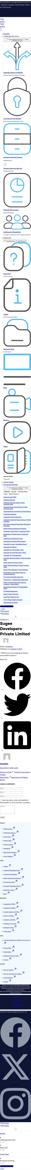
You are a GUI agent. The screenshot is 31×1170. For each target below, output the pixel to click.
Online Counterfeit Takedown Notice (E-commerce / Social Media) (15, 583)
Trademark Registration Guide (11, 870)
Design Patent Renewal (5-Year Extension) (16, 570)
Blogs (5, 388)
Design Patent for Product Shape (13, 562)
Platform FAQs (7, 841)
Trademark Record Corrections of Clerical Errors (17, 511)
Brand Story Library (9, 890)
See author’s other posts (9, 768)
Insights (6, 314)
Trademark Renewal (9, 500)
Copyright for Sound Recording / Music (15, 552)
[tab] (7, 491)
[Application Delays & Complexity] (17, 69)
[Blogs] (17, 384)
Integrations (7, 848)
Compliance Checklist (9, 920)
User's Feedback (8, 856)
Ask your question (8, 970)
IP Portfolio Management (11, 591)
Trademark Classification (10, 874)
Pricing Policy (7, 837)
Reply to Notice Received (11, 594)
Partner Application (17, 1000)
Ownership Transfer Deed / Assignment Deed (17, 531)
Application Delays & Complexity (13, 72)
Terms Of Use (17, 1006)
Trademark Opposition (10, 514)
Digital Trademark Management (12, 878)
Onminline (9, 647)
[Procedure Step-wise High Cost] (5, 165)
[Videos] (17, 443)
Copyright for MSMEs (9, 908)
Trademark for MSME (9, 904)
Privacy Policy (7, 948)
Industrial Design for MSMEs (11, 912)
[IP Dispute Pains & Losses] (17, 207)
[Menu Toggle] (1, 29)
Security (6, 960)
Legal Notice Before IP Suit (11, 597)
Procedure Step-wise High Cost (13, 168)
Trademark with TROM (10, 497)
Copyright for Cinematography (12, 555)
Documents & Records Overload (13, 157)
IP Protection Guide (9, 882)
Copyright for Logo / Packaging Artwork (15, 544)
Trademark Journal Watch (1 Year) (13, 538)
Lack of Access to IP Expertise (12, 118)
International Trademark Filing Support (14, 541)
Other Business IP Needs (11, 602)
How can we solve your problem (12, 974)
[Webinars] (17, 417)
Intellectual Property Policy (11, 956)
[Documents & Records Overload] (17, 154)
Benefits (2, 1134)
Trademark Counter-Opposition (12, 517)
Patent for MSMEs (8, 916)
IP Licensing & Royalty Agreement (13, 577)
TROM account (7, 829)
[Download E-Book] (17, 346)
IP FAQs (5, 866)
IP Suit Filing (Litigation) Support (13, 600)
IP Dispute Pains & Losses (11, 210)
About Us (17, 998)
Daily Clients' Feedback (10, 852)
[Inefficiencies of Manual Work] (17, 229)
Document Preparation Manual (12, 886)
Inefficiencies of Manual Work (12, 232)
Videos (5, 446)
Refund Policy (7, 952)
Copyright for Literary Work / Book (14, 550)
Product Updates (8, 844)
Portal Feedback (8, 978)
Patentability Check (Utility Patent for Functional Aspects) (14, 573)
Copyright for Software (10, 547)
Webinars (6, 420)
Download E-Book (9, 349)
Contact (5, 981)
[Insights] (17, 311)
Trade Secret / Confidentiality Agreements (16, 580)
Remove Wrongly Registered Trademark (15, 528)
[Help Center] (17, 271)
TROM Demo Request (9, 833)
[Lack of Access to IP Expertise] (17, 115)
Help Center (7, 274)
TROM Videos (7, 931)
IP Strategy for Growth (10, 923)
